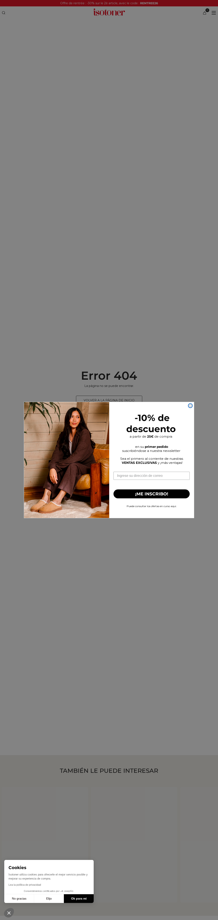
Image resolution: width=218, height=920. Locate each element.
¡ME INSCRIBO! (151, 493)
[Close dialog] (190, 406)
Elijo (49, 898)
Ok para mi (79, 898)
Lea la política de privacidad (25, 884)
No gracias (19, 898)
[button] (9, 913)
